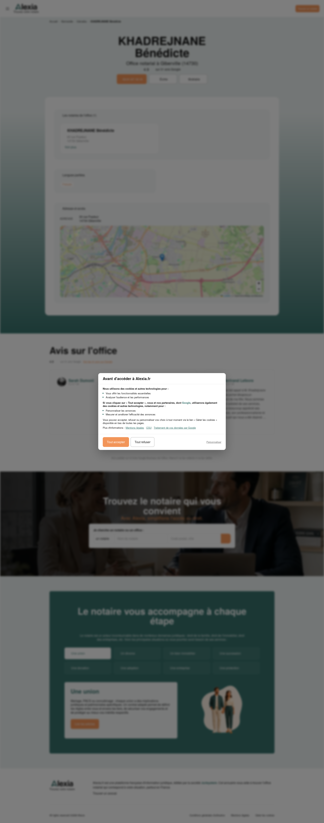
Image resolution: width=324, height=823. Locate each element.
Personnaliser (213, 442)
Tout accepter (116, 442)
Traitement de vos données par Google (175, 427)
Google (186, 402)
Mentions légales (135, 427)
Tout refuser (142, 442)
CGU (149, 427)
